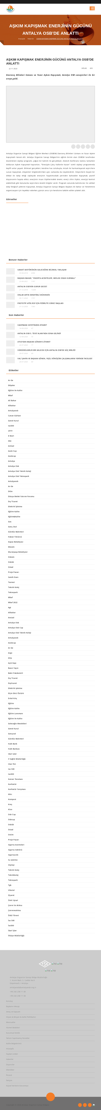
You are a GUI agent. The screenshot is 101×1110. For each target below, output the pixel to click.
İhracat (9, 1075)
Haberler (31, 39)
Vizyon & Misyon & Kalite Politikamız (21, 1017)
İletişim (9, 1080)
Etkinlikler (10, 1070)
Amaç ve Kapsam (13, 1012)
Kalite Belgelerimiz (14, 1043)
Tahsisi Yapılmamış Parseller (18, 1038)
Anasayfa (21, 39)
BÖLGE (84, 68)
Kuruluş (9, 1001)
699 (91, 68)
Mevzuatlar (10, 1022)
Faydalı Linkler (12, 1054)
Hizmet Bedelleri (13, 1027)
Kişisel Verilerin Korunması (17, 1086)
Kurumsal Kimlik (13, 1033)
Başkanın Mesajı (13, 1006)
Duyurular (10, 1064)
